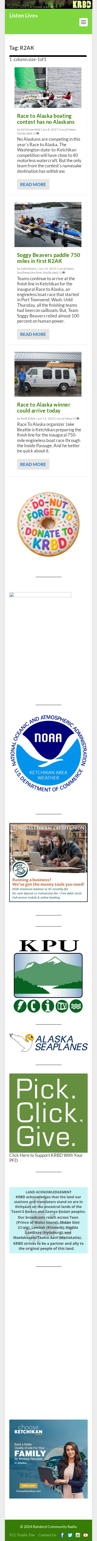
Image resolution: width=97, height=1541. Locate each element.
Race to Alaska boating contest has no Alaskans (46, 119)
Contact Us (47, 1535)
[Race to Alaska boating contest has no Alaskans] (48, 87)
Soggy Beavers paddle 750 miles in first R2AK (48, 258)
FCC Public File (22, 1535)
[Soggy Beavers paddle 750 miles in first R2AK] (48, 224)
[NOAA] (48, 753)
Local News (68, 129)
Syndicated (24, 133)
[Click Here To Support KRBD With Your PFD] (48, 1113)
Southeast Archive (29, 272)
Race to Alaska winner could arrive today (44, 407)
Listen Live (22, 15)
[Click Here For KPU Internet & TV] (48, 975)
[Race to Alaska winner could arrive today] (48, 374)
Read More (33, 184)
